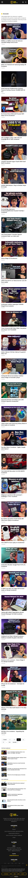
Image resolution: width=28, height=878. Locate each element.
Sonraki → (15, 742)
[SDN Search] (26, 2)
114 (9, 742)
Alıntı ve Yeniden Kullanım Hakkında (14, 835)
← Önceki (4, 739)
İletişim (14, 829)
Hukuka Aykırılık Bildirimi (14, 833)
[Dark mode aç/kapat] (23, 2)
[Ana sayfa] (14, 2)
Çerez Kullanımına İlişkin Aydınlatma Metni (14, 831)
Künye (14, 837)
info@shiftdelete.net (14, 855)
